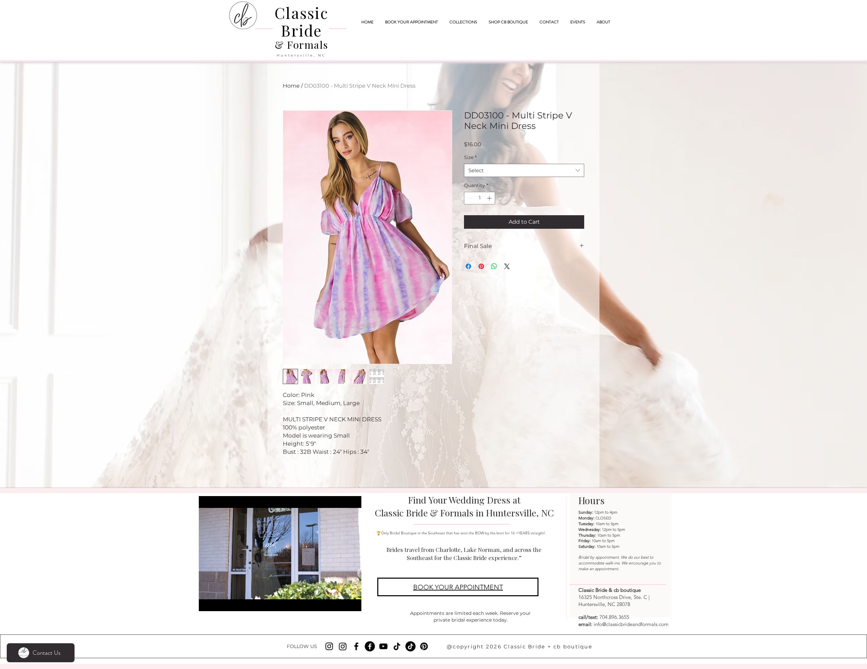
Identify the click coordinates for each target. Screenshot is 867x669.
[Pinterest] (424, 646)
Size (470, 157)
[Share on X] (507, 266)
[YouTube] (383, 646)
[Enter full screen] (352, 602)
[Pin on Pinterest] (481, 266)
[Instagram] (329, 646)
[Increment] (490, 198)
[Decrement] (469, 198)
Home (291, 86)
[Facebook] (356, 646)
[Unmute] (219, 602)
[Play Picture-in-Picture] (340, 602)
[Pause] (207, 602)
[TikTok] (397, 646)
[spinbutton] (479, 198)
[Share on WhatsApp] (494, 266)
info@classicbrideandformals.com (631, 624)
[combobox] (524, 170)
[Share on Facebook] (468, 266)
